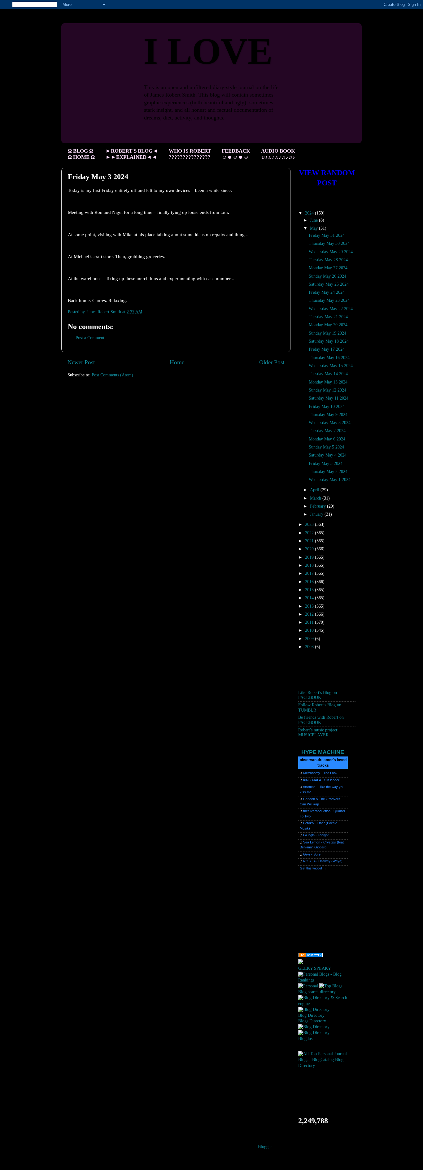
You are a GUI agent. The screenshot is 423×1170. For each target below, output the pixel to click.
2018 (310, 565)
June (314, 220)
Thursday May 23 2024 (329, 300)
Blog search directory (317, 992)
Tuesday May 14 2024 (328, 373)
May (314, 228)
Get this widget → (313, 868)
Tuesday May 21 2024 (328, 316)
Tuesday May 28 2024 (328, 260)
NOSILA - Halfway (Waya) (322, 861)
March (316, 498)
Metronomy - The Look (320, 773)
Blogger (265, 1146)
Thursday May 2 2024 (328, 471)
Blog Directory (311, 1015)
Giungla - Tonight (316, 835)
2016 (310, 581)
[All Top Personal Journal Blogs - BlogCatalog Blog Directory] (326, 1065)
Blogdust (306, 1038)
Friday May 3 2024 (325, 463)
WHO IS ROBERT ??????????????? (190, 154)
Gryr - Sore (312, 854)
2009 (310, 638)
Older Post (271, 362)
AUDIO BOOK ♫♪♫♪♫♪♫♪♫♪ (278, 154)
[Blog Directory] (313, 1009)
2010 (310, 630)
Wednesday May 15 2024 (331, 365)
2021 (310, 541)
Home (177, 362)
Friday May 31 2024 (327, 235)
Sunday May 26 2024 (327, 276)
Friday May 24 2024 (327, 292)
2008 (310, 646)
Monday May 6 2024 (327, 439)
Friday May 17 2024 (327, 349)
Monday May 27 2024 (328, 268)
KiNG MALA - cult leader (321, 780)
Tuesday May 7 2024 (327, 430)
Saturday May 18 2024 (329, 341)
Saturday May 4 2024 (328, 455)
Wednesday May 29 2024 (331, 251)
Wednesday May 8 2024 (330, 422)
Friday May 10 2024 (327, 406)
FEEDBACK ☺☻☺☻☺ (236, 154)
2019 (310, 557)
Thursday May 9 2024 (328, 414)
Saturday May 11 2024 (328, 398)
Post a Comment (90, 338)
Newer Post (81, 362)
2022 (310, 533)
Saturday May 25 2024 (329, 284)
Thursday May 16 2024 (329, 357)
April (315, 490)
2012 (310, 614)
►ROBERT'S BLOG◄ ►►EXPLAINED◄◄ (132, 154)
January (317, 514)
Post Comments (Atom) (112, 375)
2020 (310, 549)
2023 (310, 524)
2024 (310, 213)
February (318, 506)
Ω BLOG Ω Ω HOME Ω (81, 154)
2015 (310, 589)
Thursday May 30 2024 (329, 243)
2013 (310, 606)
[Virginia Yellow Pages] (310, 956)
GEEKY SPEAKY (314, 968)
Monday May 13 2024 (328, 382)
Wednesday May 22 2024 (331, 308)
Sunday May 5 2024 (326, 447)
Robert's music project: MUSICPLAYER (318, 732)
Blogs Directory (312, 1021)
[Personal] (308, 986)
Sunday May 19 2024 (327, 333)
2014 (310, 598)
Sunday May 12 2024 (327, 390)
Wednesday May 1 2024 (330, 479)
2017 (310, 573)
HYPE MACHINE (322, 752)
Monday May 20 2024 (328, 325)
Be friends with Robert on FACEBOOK (321, 720)
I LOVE (208, 51)
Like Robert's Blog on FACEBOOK (317, 695)
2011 (310, 622)
